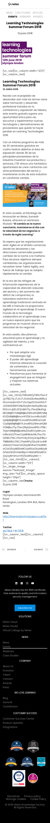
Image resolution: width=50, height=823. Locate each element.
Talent (6, 674)
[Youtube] (32, 583)
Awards (38, 16)
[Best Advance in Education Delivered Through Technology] (11, 762)
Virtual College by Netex (17, 630)
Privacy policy (32, 796)
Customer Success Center (18, 718)
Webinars (25, 16)
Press (6, 687)
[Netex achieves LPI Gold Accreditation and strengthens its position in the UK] (33, 778)
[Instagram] (27, 583)
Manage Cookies (16, 799)
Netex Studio (10, 626)
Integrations (10, 727)
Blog (5, 698)
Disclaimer (13, 796)
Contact (8, 679)
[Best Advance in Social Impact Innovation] (33, 747)
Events (12, 16)
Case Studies (22, 12)
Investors (8, 670)
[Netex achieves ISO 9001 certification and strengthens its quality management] (18, 778)
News (9, 12)
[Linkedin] (16, 583)
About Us (8, 666)
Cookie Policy (38, 799)
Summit (7, 702)
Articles (37, 12)
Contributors (10, 706)
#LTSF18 (19, 530)
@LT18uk (7, 530)
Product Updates (13, 722)
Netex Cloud (10, 622)
